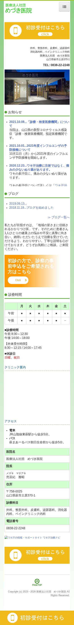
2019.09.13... (18, 203)
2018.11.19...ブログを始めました (31, 207)
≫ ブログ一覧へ (59, 217)
